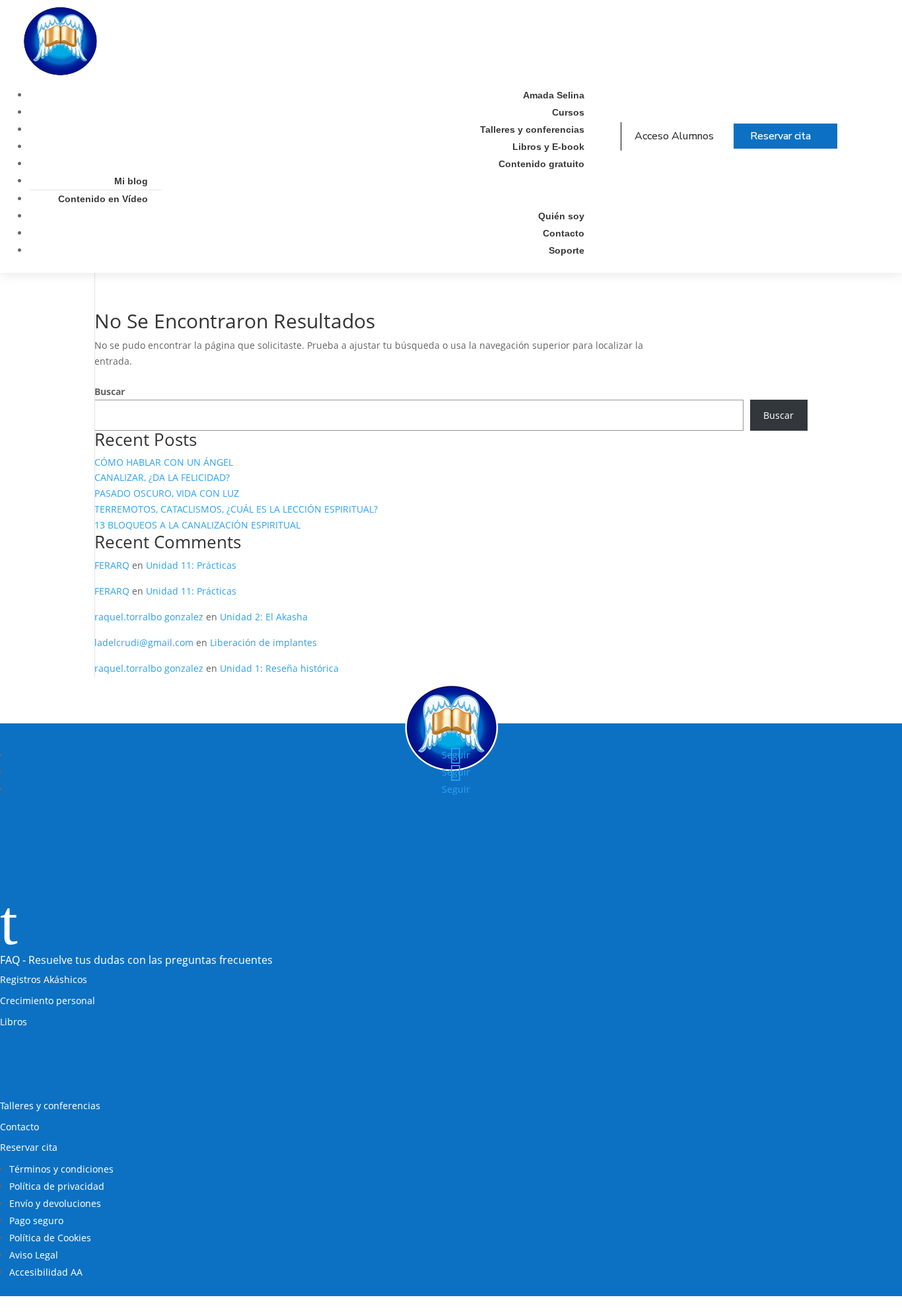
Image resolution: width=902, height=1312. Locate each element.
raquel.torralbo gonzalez (148, 616)
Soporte (566, 250)
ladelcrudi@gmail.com (143, 642)
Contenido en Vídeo (103, 199)
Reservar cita (780, 136)
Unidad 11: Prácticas (191, 565)
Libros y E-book (548, 146)
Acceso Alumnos (674, 136)
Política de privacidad (56, 1186)
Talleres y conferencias (532, 129)
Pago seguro (36, 1220)
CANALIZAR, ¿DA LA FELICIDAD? (162, 477)
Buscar (109, 391)
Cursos (568, 112)
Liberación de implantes (263, 642)
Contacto (563, 233)
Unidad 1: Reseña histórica (279, 668)
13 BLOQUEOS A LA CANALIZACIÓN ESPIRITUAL (197, 525)
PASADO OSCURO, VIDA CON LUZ (166, 493)
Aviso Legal (33, 1255)
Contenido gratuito (541, 164)
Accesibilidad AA (46, 1272)
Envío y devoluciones (55, 1203)
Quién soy (561, 216)
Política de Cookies (50, 1237)
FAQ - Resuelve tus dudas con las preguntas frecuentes (136, 960)
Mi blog (131, 181)
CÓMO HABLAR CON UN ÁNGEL (163, 462)
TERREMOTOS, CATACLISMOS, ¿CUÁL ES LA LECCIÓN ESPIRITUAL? (236, 509)
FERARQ (111, 565)
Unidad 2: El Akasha (264, 616)
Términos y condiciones (61, 1169)
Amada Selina (553, 95)
